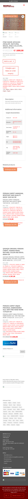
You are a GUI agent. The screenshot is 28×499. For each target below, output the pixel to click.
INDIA (18, 409)
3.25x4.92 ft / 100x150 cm (15, 207)
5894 (14, 117)
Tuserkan (21, 422)
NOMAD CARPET (14, 416)
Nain (8, 416)
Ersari (20, 407)
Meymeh (5, 413)
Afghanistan (15, 136)
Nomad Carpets (11, 269)
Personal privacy (7, 459)
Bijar (14, 405)
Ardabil (14, 402)
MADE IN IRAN (15, 212)
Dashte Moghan (6, 407)
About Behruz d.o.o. (8, 455)
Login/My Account (8, 461)
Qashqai (5, 274)
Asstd (18, 402)
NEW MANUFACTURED (17, 141)
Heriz (14, 409)
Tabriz (4, 422)
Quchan (19, 418)
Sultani (21, 420)
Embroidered (9, 331)
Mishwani (11, 413)
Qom (15, 418)
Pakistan (21, 416)
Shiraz (10, 420)
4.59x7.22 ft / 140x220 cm (15, 80)
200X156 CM (15, 121)
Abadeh (5, 402)
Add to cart (8, 61)
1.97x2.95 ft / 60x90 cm (15, 264)
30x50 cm (7, 266)
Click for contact (9, 447)
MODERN (16, 413)
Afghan (8, 89)
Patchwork (5, 418)
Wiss (4, 424)
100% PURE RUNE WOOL (16, 148)
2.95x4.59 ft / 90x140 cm (9, 209)
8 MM (14, 152)
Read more (17, 495)
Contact (5, 463)
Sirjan (8, 333)
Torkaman (10, 422)
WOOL (16, 89)
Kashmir (5, 411)
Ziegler (4, 91)
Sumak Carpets (10, 328)
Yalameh (13, 424)
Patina (14, 86)
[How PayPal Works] (10, 345)
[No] (26, 492)
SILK (14, 420)
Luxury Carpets (11, 325)
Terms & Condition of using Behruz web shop (13, 457)
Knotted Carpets (7, 84)
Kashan (22, 409)
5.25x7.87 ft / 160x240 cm (9, 81)
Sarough (5, 420)
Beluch (10, 405)
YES (13, 132)
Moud (21, 413)
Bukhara (19, 405)
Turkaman (16, 422)
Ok (6, 495)
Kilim (9, 411)
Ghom (4, 409)
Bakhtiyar (5, 405)
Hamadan (8, 215)
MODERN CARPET (16, 84)
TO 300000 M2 (15, 126)
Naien (4, 416)
